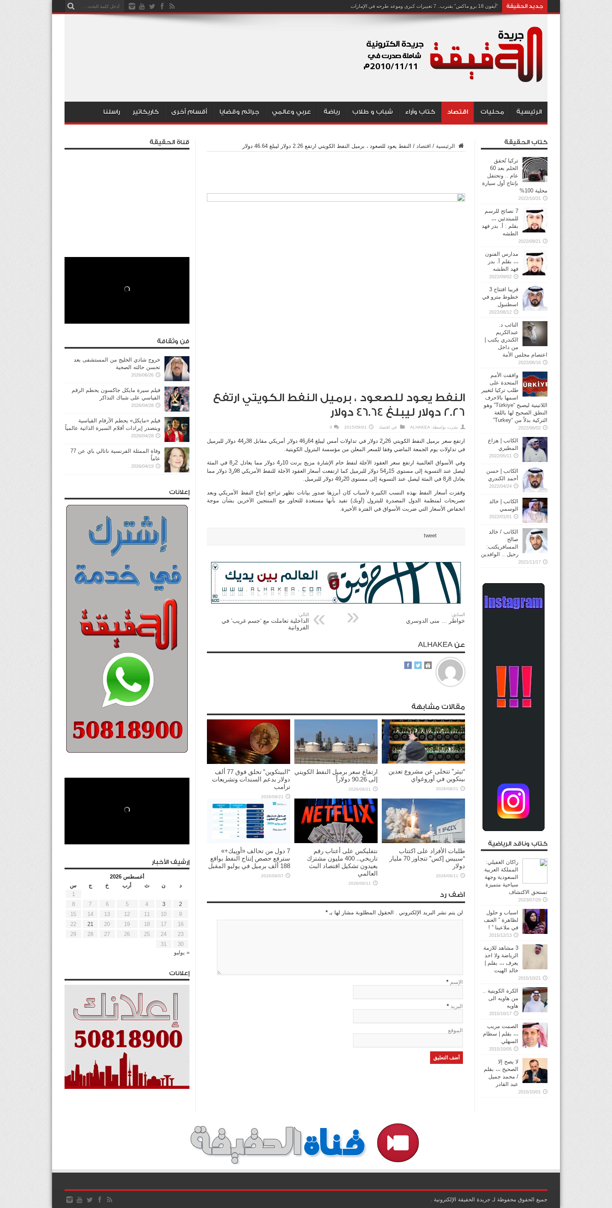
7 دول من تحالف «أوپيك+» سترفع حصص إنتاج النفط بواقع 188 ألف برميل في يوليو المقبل (249, 858)
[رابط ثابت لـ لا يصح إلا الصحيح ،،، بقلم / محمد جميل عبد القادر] (534, 1081)
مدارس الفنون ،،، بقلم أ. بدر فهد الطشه (501, 261)
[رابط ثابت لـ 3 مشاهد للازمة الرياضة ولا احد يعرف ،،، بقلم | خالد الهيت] (534, 967)
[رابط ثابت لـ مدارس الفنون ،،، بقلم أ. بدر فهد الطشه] (534, 273)
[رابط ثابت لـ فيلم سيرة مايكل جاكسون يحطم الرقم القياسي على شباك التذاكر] (176, 410)
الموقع (455, 1030)
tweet (430, 535)
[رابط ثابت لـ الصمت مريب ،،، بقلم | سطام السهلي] (534, 1046)
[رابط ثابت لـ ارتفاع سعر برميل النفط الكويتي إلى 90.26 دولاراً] (336, 762)
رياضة (331, 111)
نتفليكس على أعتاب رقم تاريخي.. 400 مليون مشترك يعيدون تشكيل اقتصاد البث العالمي (342, 862)
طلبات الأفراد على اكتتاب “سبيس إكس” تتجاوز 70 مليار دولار (427, 858)
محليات (492, 111)
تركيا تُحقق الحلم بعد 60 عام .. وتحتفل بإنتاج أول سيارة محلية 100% (514, 175)
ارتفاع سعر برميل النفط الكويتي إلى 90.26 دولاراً (336, 775)
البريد (456, 1006)
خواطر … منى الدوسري (435, 618)
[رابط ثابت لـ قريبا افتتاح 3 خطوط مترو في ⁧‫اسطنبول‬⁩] (534, 309)
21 (90, 924)
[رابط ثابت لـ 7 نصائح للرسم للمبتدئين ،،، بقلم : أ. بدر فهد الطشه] (534, 230)
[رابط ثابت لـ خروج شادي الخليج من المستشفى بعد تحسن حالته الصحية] (176, 379)
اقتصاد (457, 111)
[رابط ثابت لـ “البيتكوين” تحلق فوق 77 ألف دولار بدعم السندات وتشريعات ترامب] (248, 762)
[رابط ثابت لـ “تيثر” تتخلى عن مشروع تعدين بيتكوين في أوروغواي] (423, 762)
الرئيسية (529, 111)
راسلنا (111, 111)
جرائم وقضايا (239, 111)
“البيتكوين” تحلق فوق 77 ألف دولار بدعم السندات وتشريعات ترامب (251, 779)
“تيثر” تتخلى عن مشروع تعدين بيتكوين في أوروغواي (426, 775)
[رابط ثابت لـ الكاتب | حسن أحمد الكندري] (534, 490)
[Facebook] (162, 6)
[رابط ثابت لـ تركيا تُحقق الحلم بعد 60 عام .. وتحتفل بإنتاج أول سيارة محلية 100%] (534, 180)
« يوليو (181, 952)
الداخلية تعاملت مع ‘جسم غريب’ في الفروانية (265, 621)
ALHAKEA (420, 427)
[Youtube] (142, 6)
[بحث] (71, 6)
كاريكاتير (145, 111)
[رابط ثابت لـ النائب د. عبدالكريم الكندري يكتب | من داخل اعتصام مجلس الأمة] (534, 344)
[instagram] (132, 6)
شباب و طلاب (372, 111)
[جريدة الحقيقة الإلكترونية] (453, 81)
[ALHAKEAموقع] (428, 665)
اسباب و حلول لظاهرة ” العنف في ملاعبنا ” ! (501, 920)
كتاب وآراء (420, 111)
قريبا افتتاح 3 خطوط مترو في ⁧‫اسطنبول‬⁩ (500, 296)
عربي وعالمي (291, 111)
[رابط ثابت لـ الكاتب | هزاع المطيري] (534, 460)
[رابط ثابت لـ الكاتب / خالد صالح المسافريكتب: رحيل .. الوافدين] (534, 551)
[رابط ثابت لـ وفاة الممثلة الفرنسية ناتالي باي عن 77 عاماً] (176, 470)
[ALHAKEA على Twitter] (418, 665)
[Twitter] (152, 6)
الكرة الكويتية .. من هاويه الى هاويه (500, 998)
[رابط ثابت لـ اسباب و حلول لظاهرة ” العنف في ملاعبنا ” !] (534, 932)
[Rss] (172, 6)
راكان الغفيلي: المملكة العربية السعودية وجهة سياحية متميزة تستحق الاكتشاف (515, 877)
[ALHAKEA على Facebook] (408, 665)
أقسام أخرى (189, 111)
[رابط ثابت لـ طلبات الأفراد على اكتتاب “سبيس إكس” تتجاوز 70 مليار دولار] (423, 841)
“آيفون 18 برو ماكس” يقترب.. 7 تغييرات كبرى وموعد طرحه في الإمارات (424, 6)
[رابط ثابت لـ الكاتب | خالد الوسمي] (534, 521)
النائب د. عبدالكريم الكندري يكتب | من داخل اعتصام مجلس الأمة (516, 340)
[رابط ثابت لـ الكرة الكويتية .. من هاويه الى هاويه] (534, 1010)
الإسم (456, 982)
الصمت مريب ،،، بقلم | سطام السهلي (500, 1033)
